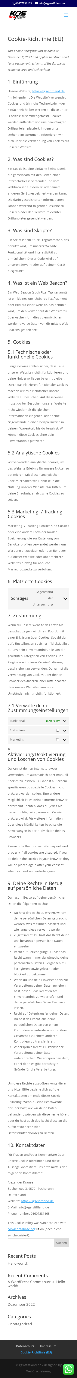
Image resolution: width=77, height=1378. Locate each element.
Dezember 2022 (21, 1304)
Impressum (48, 1346)
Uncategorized (20, 1323)
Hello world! (18, 1263)
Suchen (61, 1243)
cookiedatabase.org (22, 1229)
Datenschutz (25, 1346)
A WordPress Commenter (29, 1281)
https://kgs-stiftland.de (48, 91)
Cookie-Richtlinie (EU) (36, 1352)
